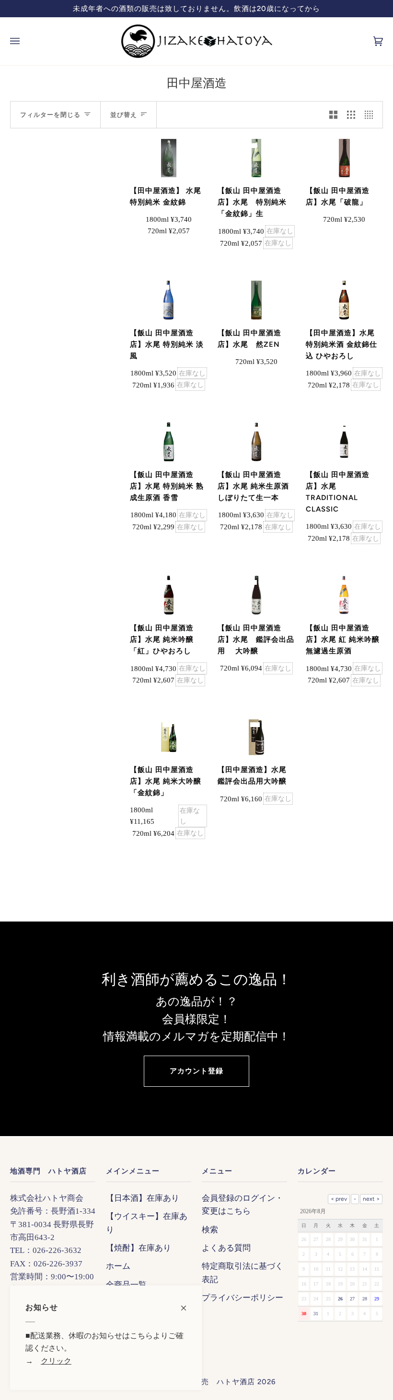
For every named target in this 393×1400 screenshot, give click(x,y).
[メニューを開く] (24, 41)
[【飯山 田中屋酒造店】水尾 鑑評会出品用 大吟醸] (256, 595)
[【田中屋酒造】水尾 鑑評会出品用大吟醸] (256, 737)
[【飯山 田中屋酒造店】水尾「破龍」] (344, 158)
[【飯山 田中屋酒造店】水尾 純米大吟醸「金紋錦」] (168, 737)
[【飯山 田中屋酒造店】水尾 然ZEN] (256, 300)
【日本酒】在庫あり (142, 1198)
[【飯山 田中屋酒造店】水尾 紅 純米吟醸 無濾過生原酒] (344, 595)
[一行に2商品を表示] (333, 114)
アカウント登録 (196, 1071)
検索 (210, 1229)
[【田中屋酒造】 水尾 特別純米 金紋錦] (168, 158)
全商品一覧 (126, 1284)
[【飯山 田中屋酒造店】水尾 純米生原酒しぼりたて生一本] (256, 441)
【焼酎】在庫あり (138, 1247)
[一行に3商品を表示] (351, 114)
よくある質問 (226, 1247)
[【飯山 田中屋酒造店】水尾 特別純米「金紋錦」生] (257, 158)
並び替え (123, 114)
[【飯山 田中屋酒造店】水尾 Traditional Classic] (344, 441)
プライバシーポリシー (242, 1297)
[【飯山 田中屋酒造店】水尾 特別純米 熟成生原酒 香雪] (168, 441)
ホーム (118, 1266)
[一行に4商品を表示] (371, 114)
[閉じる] (187, 1303)
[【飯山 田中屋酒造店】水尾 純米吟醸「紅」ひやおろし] (168, 595)
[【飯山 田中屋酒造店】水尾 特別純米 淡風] (168, 300)
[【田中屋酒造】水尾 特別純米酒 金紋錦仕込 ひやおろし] (344, 300)
